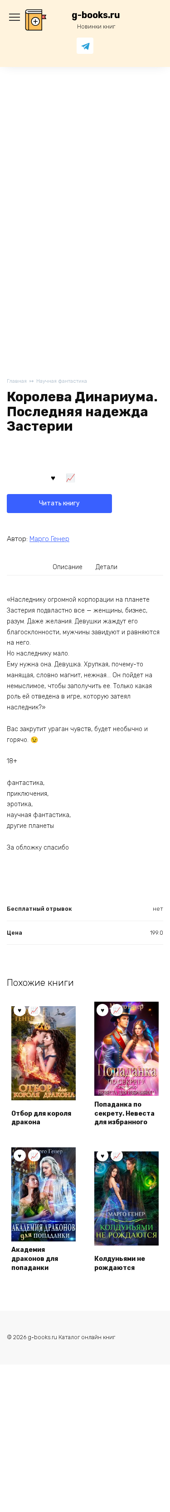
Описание (68, 567)
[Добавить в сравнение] (70, 477)
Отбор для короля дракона (41, 1118)
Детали (106, 567)
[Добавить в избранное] (53, 477)
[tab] (67, 567)
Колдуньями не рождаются (119, 1263)
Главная (17, 381)
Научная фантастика (61, 381)
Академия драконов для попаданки (34, 1258)
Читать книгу (59, 503)
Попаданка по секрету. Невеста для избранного (124, 1113)
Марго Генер (49, 539)
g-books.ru (96, 15)
